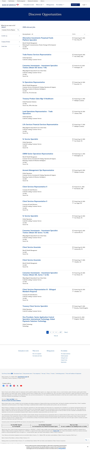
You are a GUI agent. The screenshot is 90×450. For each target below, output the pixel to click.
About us (42, 1)
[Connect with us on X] (17, 386)
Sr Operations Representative (34, 82)
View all (56, 335)
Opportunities (63, 362)
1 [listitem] (47, 332)
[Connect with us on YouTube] (21, 386)
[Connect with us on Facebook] (3, 386)
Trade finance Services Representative (37, 55)
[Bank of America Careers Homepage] (10, 5)
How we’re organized (37, 353)
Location (3, 35)
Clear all (3, 27)
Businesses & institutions (33, 1)
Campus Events (64, 360)
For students (59, 4)
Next (65, 332)
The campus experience (65, 353)
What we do (39, 4)
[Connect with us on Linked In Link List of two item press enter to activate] (10, 386)
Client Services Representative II (35, 187)
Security (53, 373)
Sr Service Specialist (30, 139)
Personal (4, 1)
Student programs (64, 355)
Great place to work (29, 4)
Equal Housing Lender (23, 376)
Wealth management (21, 1)
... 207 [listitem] (60, 332)
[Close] (87, 446)
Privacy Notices (62, 448)
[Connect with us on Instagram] (7, 386)
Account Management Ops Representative (38, 170)
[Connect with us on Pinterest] (14, 386)
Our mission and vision (37, 355)
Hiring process (50, 4)
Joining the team (64, 357)
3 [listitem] (53, 332)
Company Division (5, 41)
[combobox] (80, 34)
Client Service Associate (32, 247)
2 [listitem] (50, 332)
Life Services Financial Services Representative (40, 124)
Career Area (4, 46)
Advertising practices (60, 373)
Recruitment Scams (18, 373)
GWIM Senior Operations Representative (38, 154)
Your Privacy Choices (6, 373)
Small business (11, 1)
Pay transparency (37, 373)
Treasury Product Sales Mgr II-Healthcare (38, 99)
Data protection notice (27, 373)
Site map (43, 373)
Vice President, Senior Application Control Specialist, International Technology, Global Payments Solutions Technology (39, 319)
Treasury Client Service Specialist (35, 306)
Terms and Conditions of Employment (73, 373)
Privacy (48, 373)
